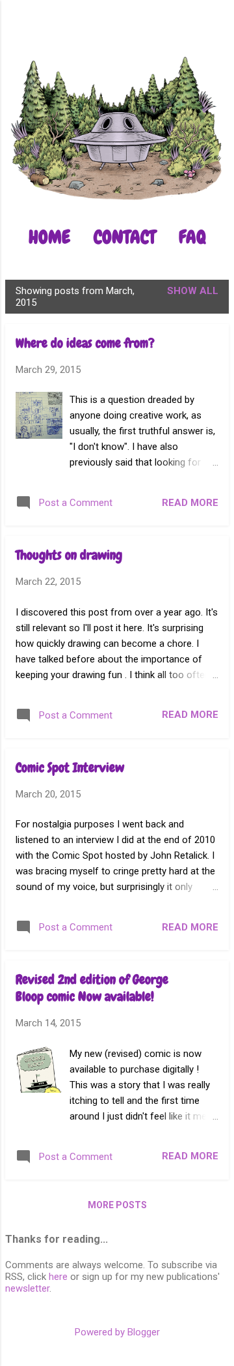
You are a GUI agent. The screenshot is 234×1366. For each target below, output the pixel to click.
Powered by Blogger (117, 1332)
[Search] (216, 35)
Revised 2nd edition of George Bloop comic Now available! (92, 988)
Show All (192, 291)
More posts (117, 1205)
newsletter (27, 1288)
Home (49, 237)
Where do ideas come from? (85, 342)
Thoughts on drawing (69, 554)
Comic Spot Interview (70, 767)
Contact (124, 237)
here (58, 1277)
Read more (190, 503)
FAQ (192, 237)
